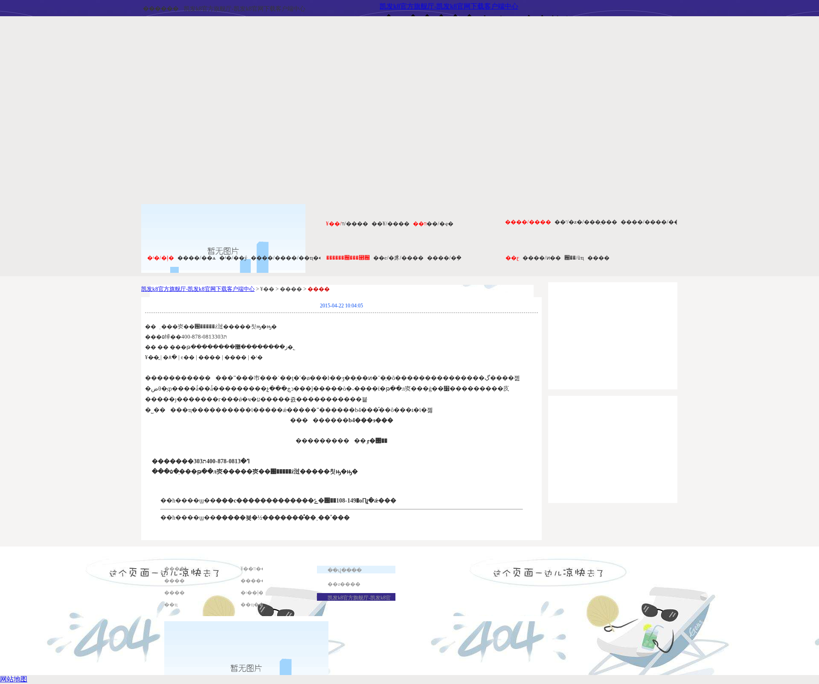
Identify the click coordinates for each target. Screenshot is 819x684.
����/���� (528, 222)
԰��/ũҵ (574, 257)
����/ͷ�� (542, 257)
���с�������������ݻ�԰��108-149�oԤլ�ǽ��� (306, 500)
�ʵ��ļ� (252, 593)
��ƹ (512, 257)
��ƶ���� (344, 584)
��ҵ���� (257, 605)
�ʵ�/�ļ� (160, 257)
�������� (261, 581)
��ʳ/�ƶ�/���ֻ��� (586, 222)
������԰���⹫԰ (348, 257)
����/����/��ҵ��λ (289, 257)
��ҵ (170, 605)
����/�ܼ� (444, 257)
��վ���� (345, 570)
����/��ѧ (196, 257)
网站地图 (13, 679)
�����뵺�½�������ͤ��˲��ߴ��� (283, 517)
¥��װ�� (253, 569)
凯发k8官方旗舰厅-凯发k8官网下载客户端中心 (244, 9)
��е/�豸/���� (398, 257)
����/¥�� (391, 223)
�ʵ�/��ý (233, 257)
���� (598, 257)
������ (161, 9)
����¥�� (180, 569)
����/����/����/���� (667, 222)
